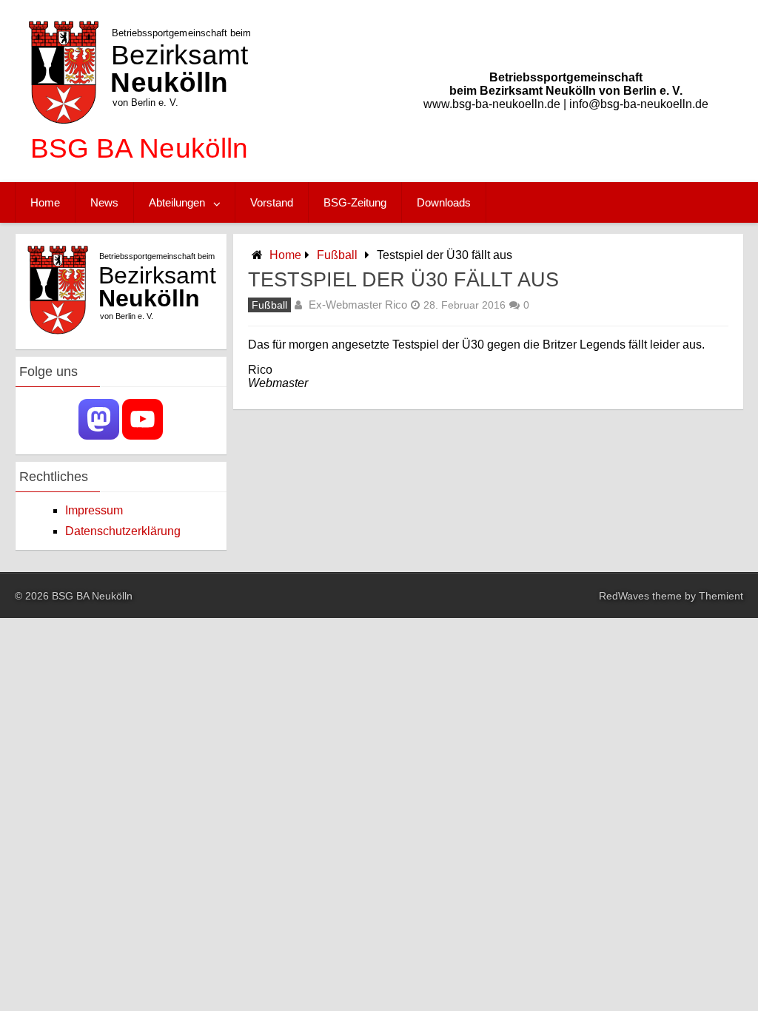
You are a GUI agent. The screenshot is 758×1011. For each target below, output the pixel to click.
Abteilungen (177, 202)
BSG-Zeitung (354, 202)
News (104, 202)
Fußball (337, 255)
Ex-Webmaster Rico (358, 304)
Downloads (444, 202)
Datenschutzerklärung (123, 531)
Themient (721, 596)
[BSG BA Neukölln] (136, 167)
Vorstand (271, 202)
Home (45, 202)
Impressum (94, 510)
